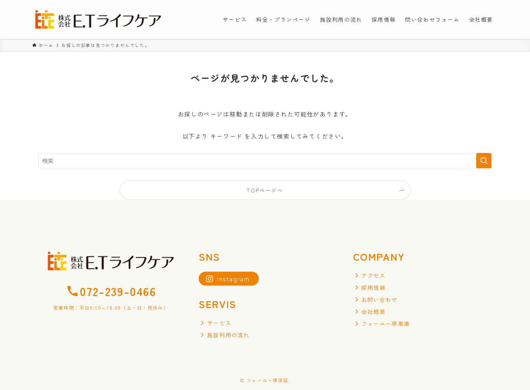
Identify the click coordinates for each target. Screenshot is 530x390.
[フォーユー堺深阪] (98, 19)
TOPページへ (264, 190)
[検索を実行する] (484, 160)
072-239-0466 (118, 291)
